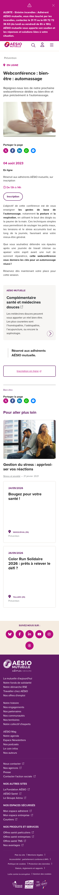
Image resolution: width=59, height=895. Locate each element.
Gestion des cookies (42, 874)
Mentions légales (35, 854)
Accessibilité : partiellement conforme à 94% (29, 859)
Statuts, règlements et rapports (29, 868)
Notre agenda (11, 736)
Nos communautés (14, 715)
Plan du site (20, 854)
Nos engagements (13, 707)
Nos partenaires (12, 711)
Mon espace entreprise (18, 815)
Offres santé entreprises (18, 837)
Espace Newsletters (14, 740)
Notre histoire (11, 703)
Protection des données (39, 863)
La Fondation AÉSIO (16, 789)
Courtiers (10, 819)
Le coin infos (10, 748)
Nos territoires (11, 720)
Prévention (10, 58)
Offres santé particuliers (18, 832)
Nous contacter (13, 764)
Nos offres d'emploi (14, 695)
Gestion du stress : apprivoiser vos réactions (27, 467)
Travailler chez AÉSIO (15, 691)
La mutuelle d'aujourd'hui (17, 678)
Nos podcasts (11, 744)
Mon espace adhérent (17, 811)
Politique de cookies (17, 863)
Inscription (13, 196)
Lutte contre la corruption (19, 874)
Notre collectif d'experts (16, 724)
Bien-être (8, 390)
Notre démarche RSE (15, 687)
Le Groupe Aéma (14, 798)
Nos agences (12, 768)
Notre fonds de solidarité (17, 683)
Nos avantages (13, 845)
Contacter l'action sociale (19, 776)
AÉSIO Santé (12, 794)
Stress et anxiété (11, 476)
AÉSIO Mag (9, 731)
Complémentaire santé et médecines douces (24, 302)
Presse (7, 772)
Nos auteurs (10, 753)
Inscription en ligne (28, 371)
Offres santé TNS (14, 841)
